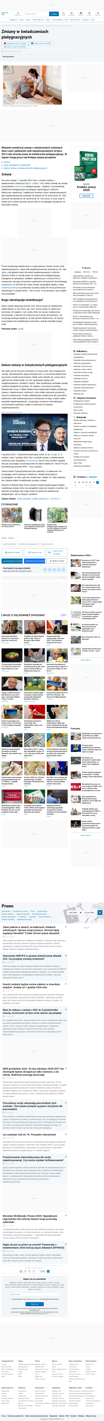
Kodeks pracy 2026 (86, 188)
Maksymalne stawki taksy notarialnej (83, 443)
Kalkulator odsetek (58, 1398)
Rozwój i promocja (7, 1398)
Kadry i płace (6, 1401)
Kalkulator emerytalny (81, 375)
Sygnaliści (32, 917)
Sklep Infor (38, 1376)
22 (94, 482)
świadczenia (19, 186)
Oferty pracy (90, 1405)
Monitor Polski (39, 1393)
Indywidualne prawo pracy (26, 1364)
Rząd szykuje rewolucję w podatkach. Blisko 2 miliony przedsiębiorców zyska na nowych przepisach (85, 335)
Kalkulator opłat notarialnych (84, 388)
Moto (66, 20)
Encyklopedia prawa (39, 914)
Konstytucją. (32, 460)
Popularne (77, 272)
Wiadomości (6, 911)
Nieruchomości (75, 20)
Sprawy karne (42, 911)
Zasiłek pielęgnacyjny (37, 25)
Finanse (88, 1369)
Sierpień (93, 476)
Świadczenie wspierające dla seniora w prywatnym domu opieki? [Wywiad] (86, 312)
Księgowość (13, 20)
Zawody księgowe (7, 1374)
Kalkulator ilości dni (81, 378)
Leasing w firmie (57, 1374)
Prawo (48, 20)
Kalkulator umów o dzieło (83, 369)
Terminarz (81, 476)
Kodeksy (38, 1405)
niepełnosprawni (47, 544)
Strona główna (6, 25)
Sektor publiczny (38, 20)
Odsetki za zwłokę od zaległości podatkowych (85, 427)
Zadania (4, 1396)
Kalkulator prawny (80, 391)
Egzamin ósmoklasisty (25, 1405)
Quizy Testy (78, 463)
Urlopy (20, 1371)
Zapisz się (34, 1304)
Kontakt (73, 1416)
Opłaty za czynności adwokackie (85, 432)
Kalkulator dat (78, 394)
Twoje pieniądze (57, 20)
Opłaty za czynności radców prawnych (84, 437)
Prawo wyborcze (45, 917)
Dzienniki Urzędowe (41, 1396)
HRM (20, 1376)
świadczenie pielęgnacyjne (28, 544)
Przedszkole (22, 1391)
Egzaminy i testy (23, 1398)
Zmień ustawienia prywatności (36, 1416)
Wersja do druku (14, 552)
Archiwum (89, 1393)
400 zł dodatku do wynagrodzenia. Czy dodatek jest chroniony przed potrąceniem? (85, 300)
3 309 (42, 1271)
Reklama (81, 1416)
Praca (20, 25)
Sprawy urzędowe (22, 914)
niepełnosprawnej (9, 287)
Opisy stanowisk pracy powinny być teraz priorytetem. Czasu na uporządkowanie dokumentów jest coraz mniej (86, 294)
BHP (19, 1374)
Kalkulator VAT (56, 1396)
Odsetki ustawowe (75, 1401)
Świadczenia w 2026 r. (81, 555)
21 (90, 482)
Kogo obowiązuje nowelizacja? (17, 165)
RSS (67, 1416)
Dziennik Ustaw (40, 1391)
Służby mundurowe (9, 917)
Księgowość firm (7, 1361)
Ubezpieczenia (23, 1369)
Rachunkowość (6, 1367)
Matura (20, 1403)
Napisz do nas (36, 552)
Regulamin (53, 1416)
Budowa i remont (91, 1371)
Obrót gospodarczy (8, 1369)
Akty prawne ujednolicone (43, 1403)
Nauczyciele (22, 1396)
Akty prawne (39, 1388)
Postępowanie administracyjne (85, 404)
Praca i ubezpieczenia (59, 1369)
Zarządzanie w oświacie (26, 1401)
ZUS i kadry (5, 1371)
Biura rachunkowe (75, 1361)
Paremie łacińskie (8, 919)
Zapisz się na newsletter (58, 552)
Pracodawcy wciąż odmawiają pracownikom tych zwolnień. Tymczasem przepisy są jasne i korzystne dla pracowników (84, 289)
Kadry (22, 20)
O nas (4, 1416)
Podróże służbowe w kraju (77, 1391)
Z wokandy (22, 917)
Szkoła (20, 1393)
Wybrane (95, 272)
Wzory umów (78, 410)
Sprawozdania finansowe (77, 1379)
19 (83, 482)
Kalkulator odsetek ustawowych (85, 385)
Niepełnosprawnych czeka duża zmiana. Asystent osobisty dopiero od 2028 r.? (86, 329)
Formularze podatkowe (93, 1401)
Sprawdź (86, 196)
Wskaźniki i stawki (75, 1388)
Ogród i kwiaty (90, 1374)
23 (98, 482)
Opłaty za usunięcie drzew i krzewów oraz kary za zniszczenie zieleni (86, 451)
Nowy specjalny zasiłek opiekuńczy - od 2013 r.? (39, 499)
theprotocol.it (90, 1403)
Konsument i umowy (20, 911)
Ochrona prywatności (15, 1416)
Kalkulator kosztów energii (83, 372)
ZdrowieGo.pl (90, 1391)
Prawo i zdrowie (40, 1379)
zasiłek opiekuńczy (9, 544)
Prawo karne (78, 407)
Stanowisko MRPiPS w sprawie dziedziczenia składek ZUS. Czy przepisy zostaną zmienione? (84, 283)
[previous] (21, 1271)
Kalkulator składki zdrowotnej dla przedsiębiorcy (85, 355)
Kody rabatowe (90, 1396)
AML (70, 1381)
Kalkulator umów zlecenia (83, 366)
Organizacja (5, 1391)
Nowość (86, 184)
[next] (48, 1271)
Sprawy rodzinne (8, 914)
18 (79, 482)
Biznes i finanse (57, 1364)
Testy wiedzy (22, 1408)
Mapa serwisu (91, 1416)
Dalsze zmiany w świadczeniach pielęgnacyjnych (25, 168)
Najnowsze (86, 272)
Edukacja (85, 20)
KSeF (93, 20)
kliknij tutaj (46, 1313)
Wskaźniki (81, 417)
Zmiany (7, 162)
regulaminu (34, 1299)
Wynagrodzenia (23, 1367)
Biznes (28, 20)
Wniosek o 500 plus (81, 413)
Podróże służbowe (75, 1398)
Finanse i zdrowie (57, 1376)
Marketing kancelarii (24, 919)
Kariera (61, 1416)
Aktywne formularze (86, 398)
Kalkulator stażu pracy (59, 1401)
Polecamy (75, 728)
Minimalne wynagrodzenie (77, 1393)
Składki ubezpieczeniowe (77, 1396)
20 (86, 482)
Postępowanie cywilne (82, 401)
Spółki (54, 1367)
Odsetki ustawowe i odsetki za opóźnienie (84, 421)
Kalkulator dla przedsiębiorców (85, 360)
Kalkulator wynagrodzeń (82, 363)
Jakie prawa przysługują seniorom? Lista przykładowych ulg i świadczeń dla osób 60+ (86, 341)
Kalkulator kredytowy (81, 381)
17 (75, 482)
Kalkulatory (81, 351)
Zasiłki (26, 25)
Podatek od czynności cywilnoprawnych (81, 458)
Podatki (4, 1364)
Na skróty (89, 1388)
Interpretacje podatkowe (82, 466)
